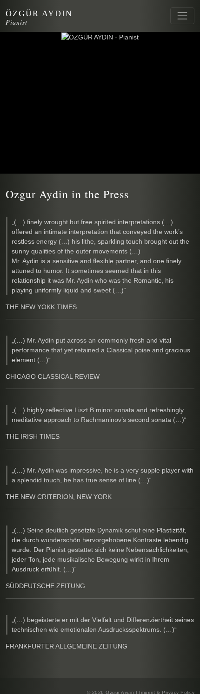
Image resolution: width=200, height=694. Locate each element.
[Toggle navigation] (182, 15)
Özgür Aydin (39, 13)
